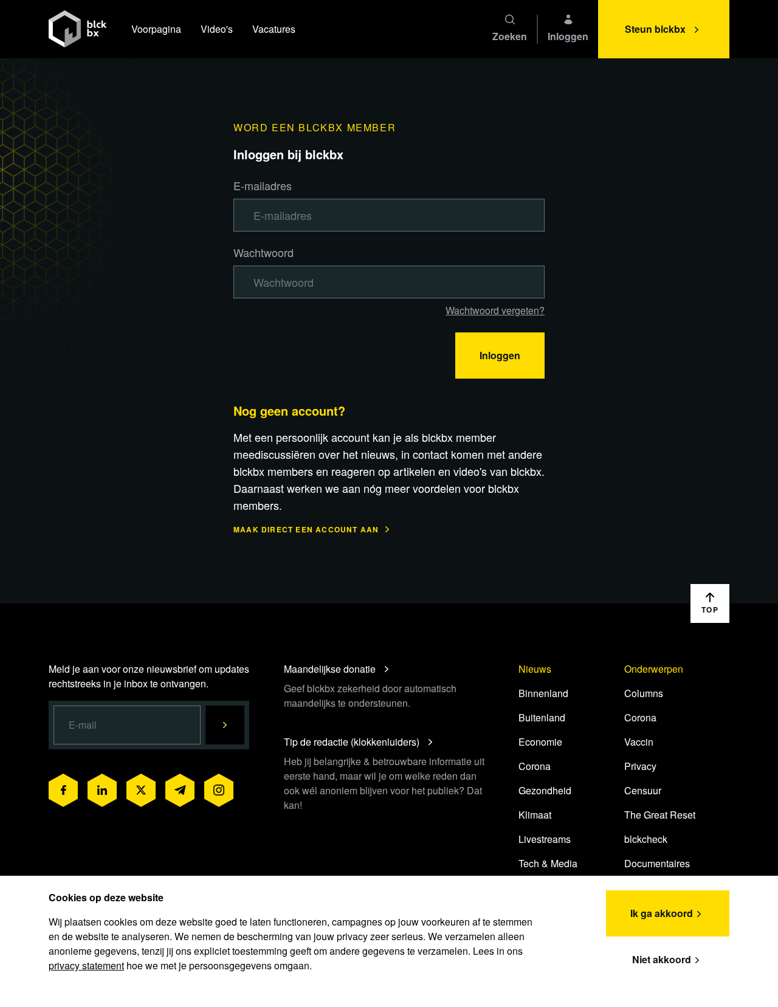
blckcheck (645, 839)
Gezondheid (544, 790)
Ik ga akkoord (661, 913)
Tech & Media (547, 863)
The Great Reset (659, 815)
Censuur (642, 790)
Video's (217, 29)
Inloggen (500, 355)
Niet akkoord (661, 959)
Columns (643, 693)
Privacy (640, 766)
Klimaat (534, 815)
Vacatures (273, 29)
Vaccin (638, 742)
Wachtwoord (263, 252)
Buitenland (541, 717)
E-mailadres (262, 185)
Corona (534, 766)
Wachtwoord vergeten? (495, 310)
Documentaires (657, 863)
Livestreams (544, 839)
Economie (540, 742)
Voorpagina (156, 29)
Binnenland (543, 693)
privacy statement (86, 965)
